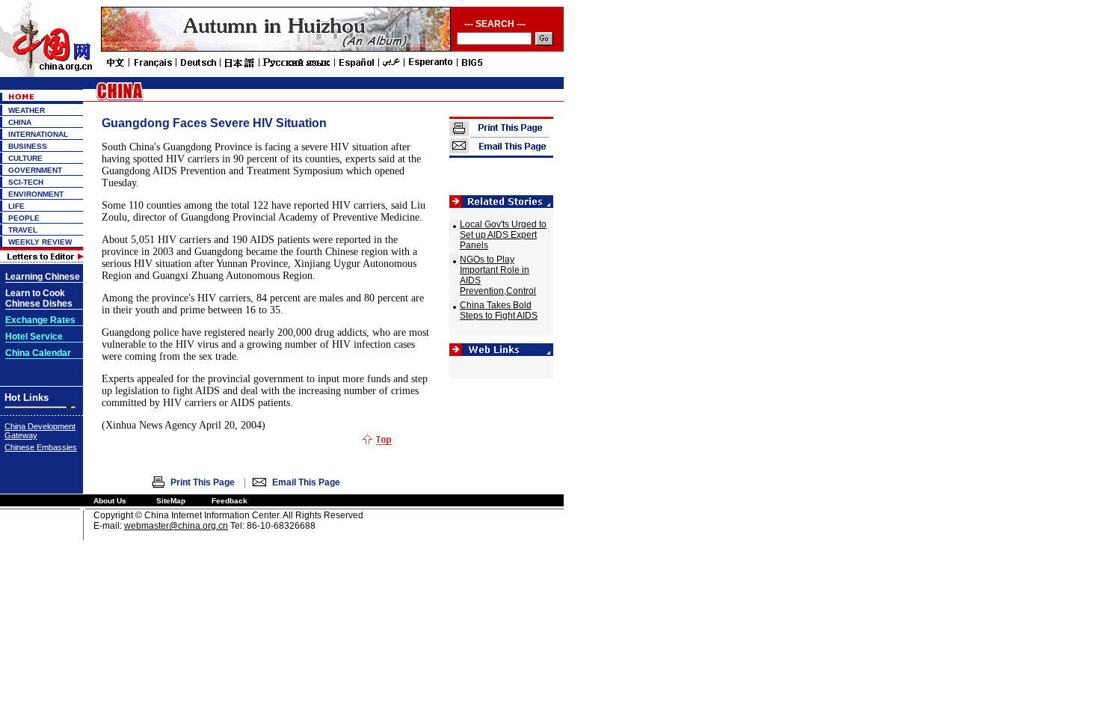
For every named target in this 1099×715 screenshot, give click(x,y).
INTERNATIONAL (38, 134)
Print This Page (202, 482)
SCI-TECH (25, 182)
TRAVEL (22, 230)
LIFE (16, 206)
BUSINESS (27, 146)
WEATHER (26, 110)
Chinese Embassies (40, 447)
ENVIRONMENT (36, 194)
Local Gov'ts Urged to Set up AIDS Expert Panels (503, 235)
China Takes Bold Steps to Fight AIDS (499, 310)
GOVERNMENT (35, 170)
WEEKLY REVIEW (40, 242)
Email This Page (306, 482)
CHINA (19, 122)
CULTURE (25, 158)
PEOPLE (24, 218)
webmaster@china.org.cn (176, 526)
